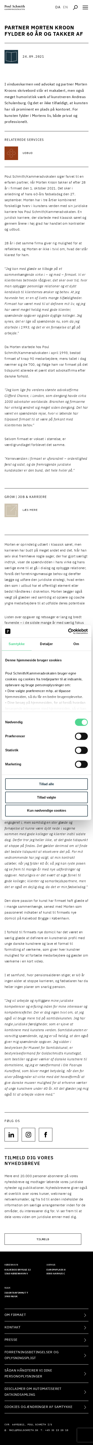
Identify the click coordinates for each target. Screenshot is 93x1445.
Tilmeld (43, 1239)
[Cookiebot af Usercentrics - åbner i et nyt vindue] (68, 631)
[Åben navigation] (85, 7)
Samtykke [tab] (17, 644)
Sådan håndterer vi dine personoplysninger (28, 1373)
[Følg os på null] (11, 1134)
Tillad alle (46, 784)
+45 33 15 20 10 (56, 1430)
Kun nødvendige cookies (46, 811)
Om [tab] (76, 644)
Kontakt (13, 1327)
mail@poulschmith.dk (23, 1430)
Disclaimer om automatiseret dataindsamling (33, 1391)
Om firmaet (15, 1315)
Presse (11, 1339)
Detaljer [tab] (46, 644)
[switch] (81, 736)
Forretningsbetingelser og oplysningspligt (31, 1355)
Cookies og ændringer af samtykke (39, 1407)
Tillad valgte (46, 797)
